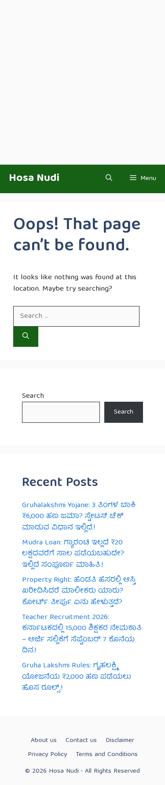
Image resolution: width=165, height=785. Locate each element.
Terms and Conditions (107, 754)
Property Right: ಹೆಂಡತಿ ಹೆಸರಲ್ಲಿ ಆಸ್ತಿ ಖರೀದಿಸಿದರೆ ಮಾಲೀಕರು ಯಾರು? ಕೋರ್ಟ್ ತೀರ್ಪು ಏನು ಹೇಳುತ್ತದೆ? (79, 591)
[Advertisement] (82, 82)
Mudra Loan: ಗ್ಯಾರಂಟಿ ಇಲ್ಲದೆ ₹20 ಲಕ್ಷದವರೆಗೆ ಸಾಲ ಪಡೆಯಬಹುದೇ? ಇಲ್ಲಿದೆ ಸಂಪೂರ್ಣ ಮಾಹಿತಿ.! (73, 554)
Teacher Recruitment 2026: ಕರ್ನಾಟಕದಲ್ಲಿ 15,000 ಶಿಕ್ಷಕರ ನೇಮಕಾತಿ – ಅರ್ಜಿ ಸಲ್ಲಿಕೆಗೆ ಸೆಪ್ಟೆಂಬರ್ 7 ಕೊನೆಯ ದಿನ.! (82, 634)
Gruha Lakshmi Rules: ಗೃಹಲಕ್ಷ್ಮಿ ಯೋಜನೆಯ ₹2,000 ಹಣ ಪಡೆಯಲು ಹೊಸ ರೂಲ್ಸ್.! (76, 677)
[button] (109, 179)
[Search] (25, 337)
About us (44, 740)
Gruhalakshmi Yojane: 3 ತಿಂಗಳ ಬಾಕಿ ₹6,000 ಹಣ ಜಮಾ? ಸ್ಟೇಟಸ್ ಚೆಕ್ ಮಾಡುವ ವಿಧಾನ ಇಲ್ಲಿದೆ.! (79, 516)
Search (33, 396)
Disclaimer (120, 740)
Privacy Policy (47, 754)
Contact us (81, 740)
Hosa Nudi (34, 178)
